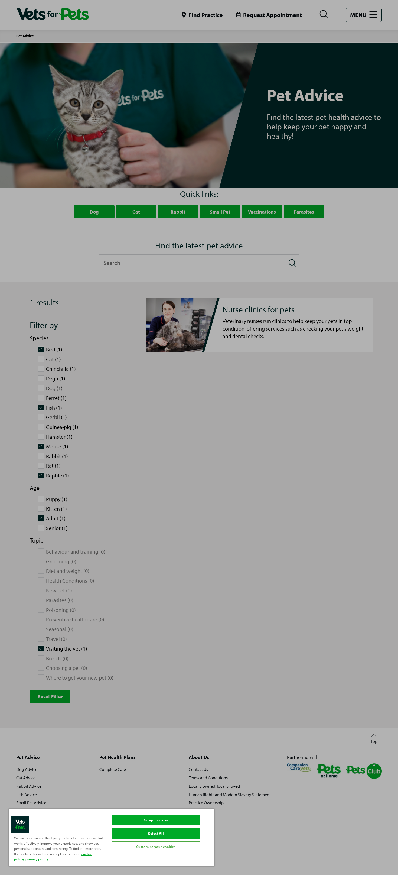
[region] (111, 837)
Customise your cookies (156, 846)
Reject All (156, 833)
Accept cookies (155, 820)
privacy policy (36, 859)
